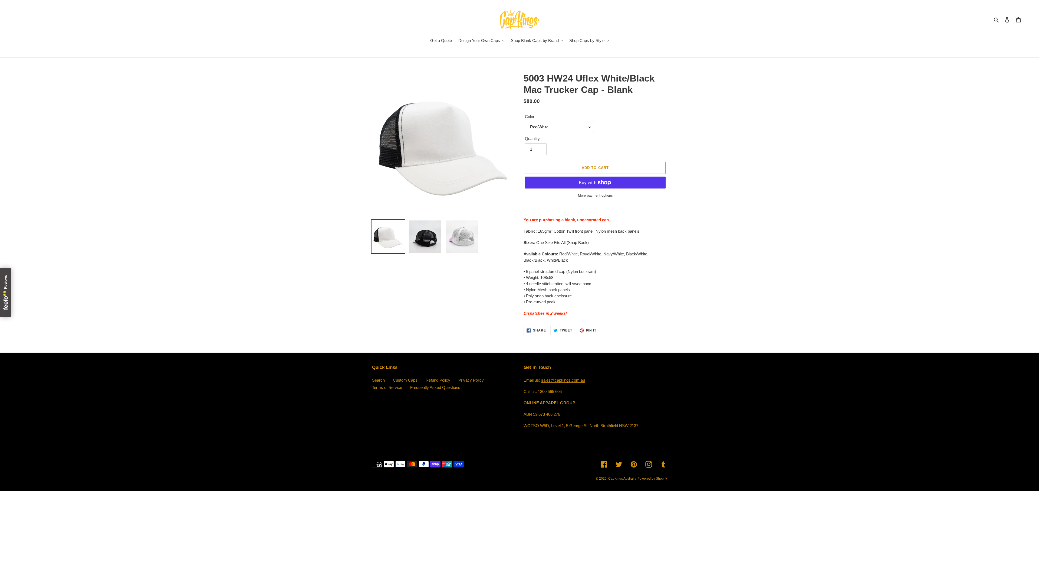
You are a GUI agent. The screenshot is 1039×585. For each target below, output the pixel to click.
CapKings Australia (622, 478)
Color (529, 116)
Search (378, 380)
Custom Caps (405, 380)
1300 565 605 (550, 391)
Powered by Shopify (652, 478)
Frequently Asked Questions (435, 387)
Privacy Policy (471, 380)
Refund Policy (438, 380)
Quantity (532, 138)
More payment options (595, 195)
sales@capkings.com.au (563, 380)
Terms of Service (387, 387)
